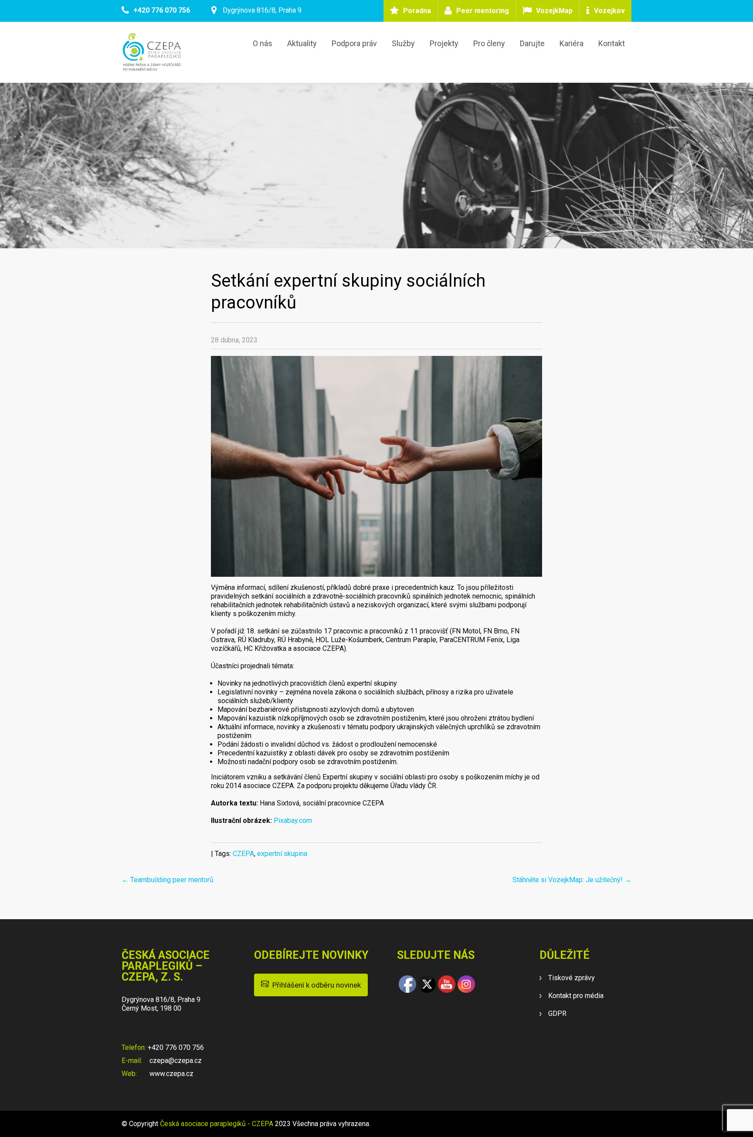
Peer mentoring (482, 11)
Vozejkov (609, 11)
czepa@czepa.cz (175, 1060)
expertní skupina (282, 853)
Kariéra (571, 43)
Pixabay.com (293, 820)
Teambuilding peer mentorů (168, 880)
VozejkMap (554, 11)
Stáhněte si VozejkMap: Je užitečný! (571, 880)
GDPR (557, 1013)
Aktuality (302, 43)
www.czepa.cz (170, 1073)
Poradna (417, 11)
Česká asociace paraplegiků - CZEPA (216, 1124)
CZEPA (243, 853)
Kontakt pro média (576, 995)
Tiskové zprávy (571, 978)
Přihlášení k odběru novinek (315, 985)
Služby (403, 43)
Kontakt (611, 43)
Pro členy (489, 43)
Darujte (532, 43)
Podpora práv (354, 43)
